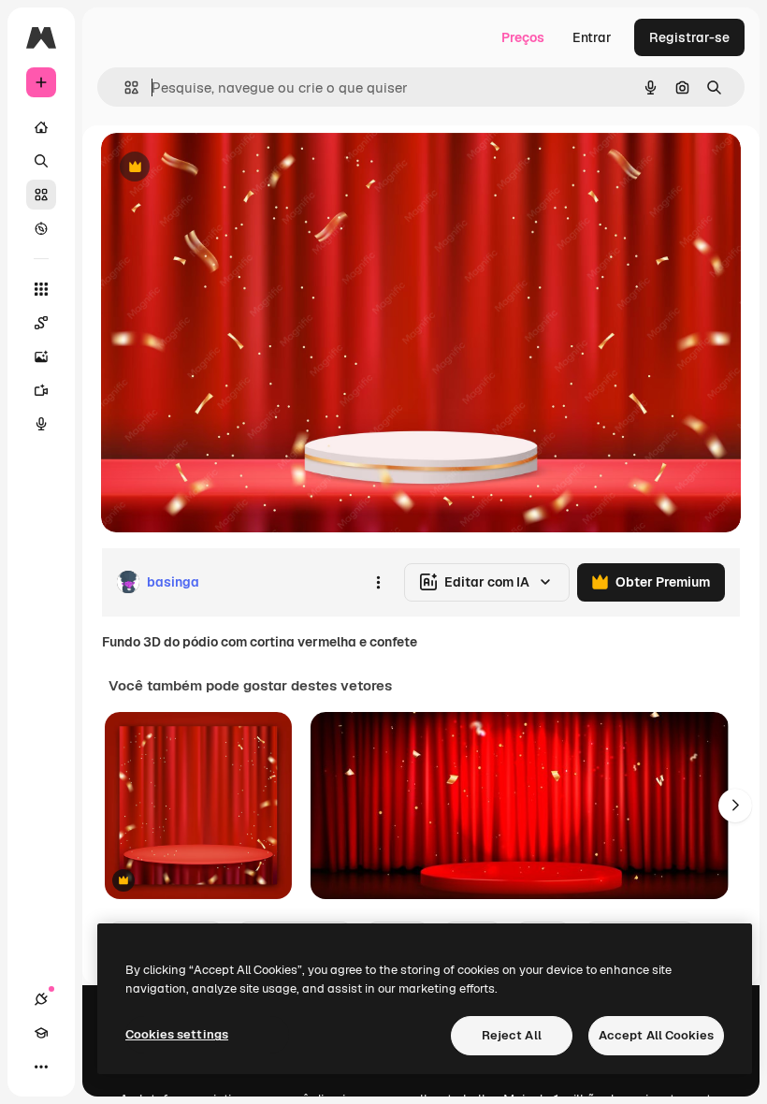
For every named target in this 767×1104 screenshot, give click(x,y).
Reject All (512, 1035)
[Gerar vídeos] (41, 390)
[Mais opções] (378, 582)
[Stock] (41, 195)
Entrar (592, 37)
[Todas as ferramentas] (41, 289)
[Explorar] (41, 228)
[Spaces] (41, 323)
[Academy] (41, 1033)
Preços (522, 37)
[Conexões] (41, 999)
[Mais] (41, 1067)
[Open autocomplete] (124, 87)
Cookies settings (176, 1034)
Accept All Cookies (656, 1035)
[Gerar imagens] (41, 356)
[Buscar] (41, 161)
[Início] (41, 127)
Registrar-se (689, 37)
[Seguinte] (735, 805)
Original (221, 168)
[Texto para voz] (41, 424)
